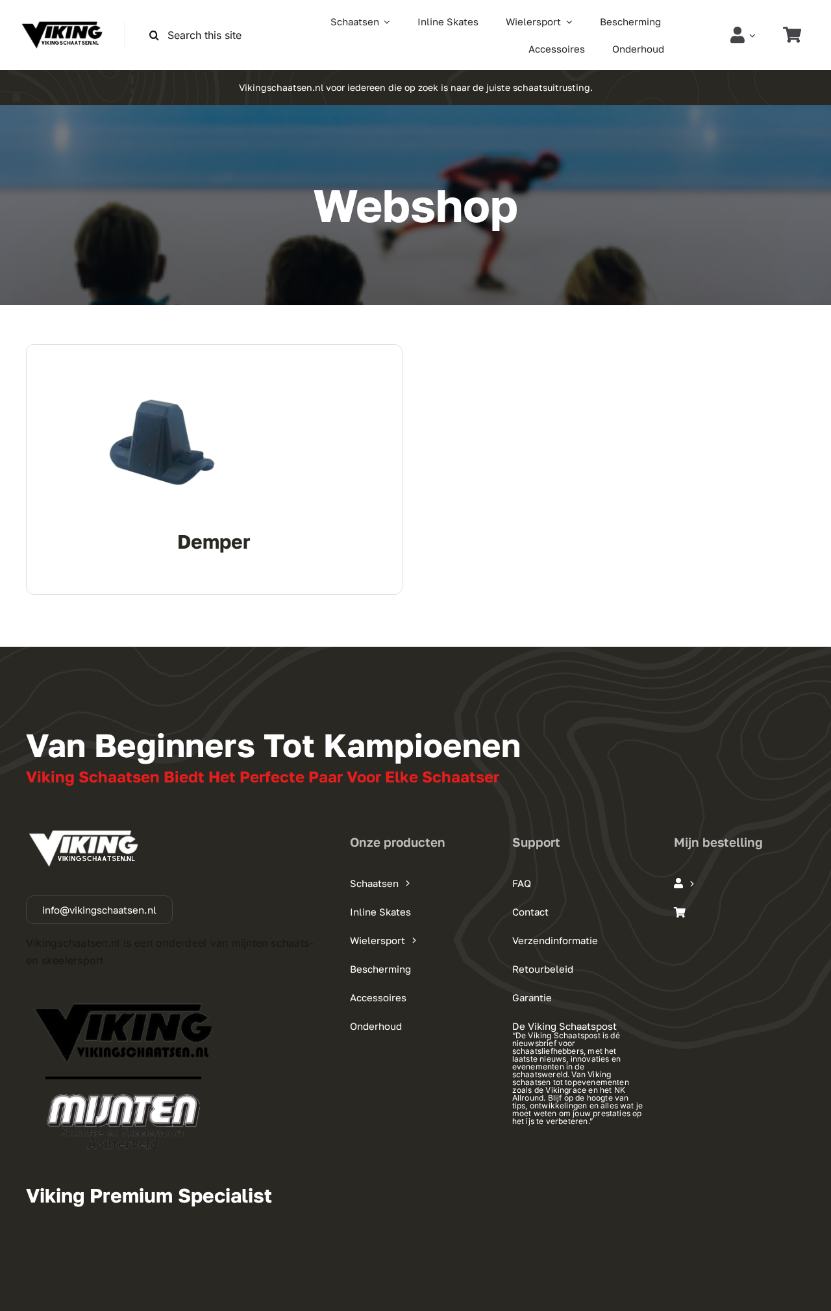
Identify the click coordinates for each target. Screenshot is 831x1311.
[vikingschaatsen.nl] (62, 25)
